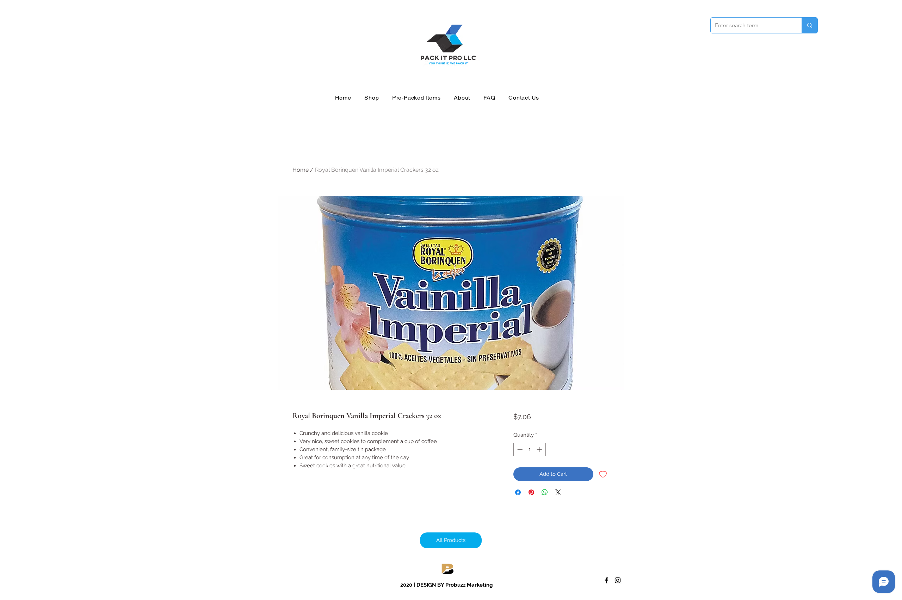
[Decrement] (519, 449)
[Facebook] (606, 580)
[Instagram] (618, 580)
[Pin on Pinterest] (531, 492)
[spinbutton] (529, 449)
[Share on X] (558, 492)
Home (300, 169)
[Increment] (540, 449)
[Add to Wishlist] (603, 474)
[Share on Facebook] (518, 492)
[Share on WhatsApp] (544, 492)
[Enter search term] (809, 25)
